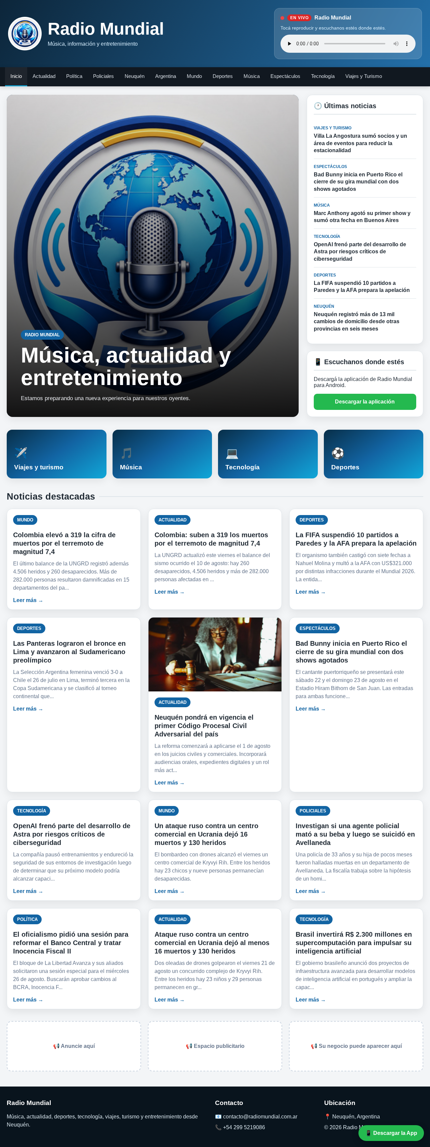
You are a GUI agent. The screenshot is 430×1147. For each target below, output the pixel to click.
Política (74, 76)
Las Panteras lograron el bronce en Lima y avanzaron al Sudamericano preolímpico (69, 652)
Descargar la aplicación (365, 402)
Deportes (223, 76)
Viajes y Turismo (363, 76)
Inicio (16, 76)
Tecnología (323, 76)
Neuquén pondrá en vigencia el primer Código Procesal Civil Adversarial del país (204, 726)
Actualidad (44, 76)
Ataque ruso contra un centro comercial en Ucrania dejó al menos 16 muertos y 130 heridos (212, 943)
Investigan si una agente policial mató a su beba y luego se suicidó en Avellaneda (355, 834)
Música (252, 76)
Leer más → (28, 600)
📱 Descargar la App (391, 1133)
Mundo (194, 76)
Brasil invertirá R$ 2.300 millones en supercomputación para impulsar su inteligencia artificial (354, 943)
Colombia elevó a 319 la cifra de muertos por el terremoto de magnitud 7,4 (64, 543)
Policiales (103, 76)
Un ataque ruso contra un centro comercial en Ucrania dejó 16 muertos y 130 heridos (206, 834)
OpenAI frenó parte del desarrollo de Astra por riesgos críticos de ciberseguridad (71, 834)
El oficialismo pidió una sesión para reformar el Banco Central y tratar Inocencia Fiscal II (70, 943)
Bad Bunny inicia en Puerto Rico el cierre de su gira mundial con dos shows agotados (351, 652)
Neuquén (134, 76)
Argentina (165, 76)
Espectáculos (285, 76)
